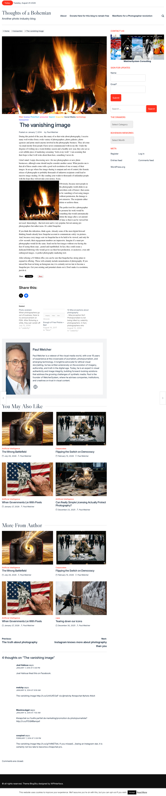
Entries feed (116, 160)
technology (81, 117)
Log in (141, 153)
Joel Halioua (22, 665)
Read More (142, 792)
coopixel (20, 735)
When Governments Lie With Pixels (22, 502)
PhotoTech (34, 117)
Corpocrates (61, 448)
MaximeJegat (23, 710)
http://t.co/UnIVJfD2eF (47, 695)
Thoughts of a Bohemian (26, 12)
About (63, 15)
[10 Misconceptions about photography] (79, 320)
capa (58, 618)
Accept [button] (132, 792)
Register (115, 153)
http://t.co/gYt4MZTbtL (48, 743)
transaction (24, 120)
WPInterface (57, 783)
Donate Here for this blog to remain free (89, 15)
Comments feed (146, 160)
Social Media (70, 117)
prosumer (44, 117)
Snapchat (60, 117)
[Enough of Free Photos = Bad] (54, 315)
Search (52, 117)
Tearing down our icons (69, 621)
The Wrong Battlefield (14, 451)
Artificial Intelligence (11, 448)
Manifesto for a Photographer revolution (132, 15)
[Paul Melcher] (18, 369)
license (27, 117)
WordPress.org (118, 167)
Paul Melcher (52, 132)
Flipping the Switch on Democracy (75, 451)
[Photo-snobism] (31, 319)
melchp (20, 687)
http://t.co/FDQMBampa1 (28, 721)
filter (21, 117)
